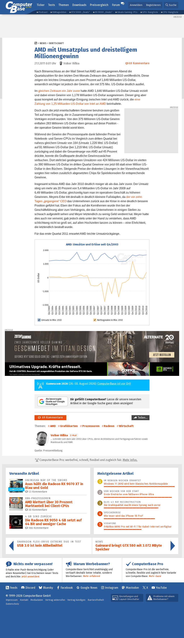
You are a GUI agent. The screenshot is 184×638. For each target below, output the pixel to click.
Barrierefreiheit (96, 600)
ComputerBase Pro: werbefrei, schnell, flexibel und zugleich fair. (88, 460)
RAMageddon (59, 12)
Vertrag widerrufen (55, 600)
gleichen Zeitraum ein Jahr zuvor (59, 90)
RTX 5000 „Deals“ (80, 12)
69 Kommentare (52, 417)
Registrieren (153, 5)
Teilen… (142, 417)
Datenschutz (12, 603)
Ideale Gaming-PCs (127, 12)
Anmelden (136, 5)
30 (37, 509)
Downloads (79, 5)
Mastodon (132, 587)
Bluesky (48, 587)
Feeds (13, 587)
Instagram (111, 587)
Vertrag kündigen (76, 600)
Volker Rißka (59, 435)
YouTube (161, 587)
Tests (51, 5)
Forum (116, 5)
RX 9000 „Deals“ (103, 12)
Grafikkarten (69, 426)
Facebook (67, 587)
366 (38, 527)
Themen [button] (63, 5)
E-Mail (73, 435)
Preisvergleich (99, 5)
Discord (30, 587)
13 (37, 491)
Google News (88, 587)
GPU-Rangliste (150, 12)
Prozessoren (91, 426)
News (43, 43)
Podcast (42, 12)
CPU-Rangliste (170, 12)
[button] (171, 5)
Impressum (12, 600)
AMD (53, 426)
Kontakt (24, 600)
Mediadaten (37, 600)
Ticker (41, 5)
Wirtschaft (56, 43)
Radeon (109, 426)
